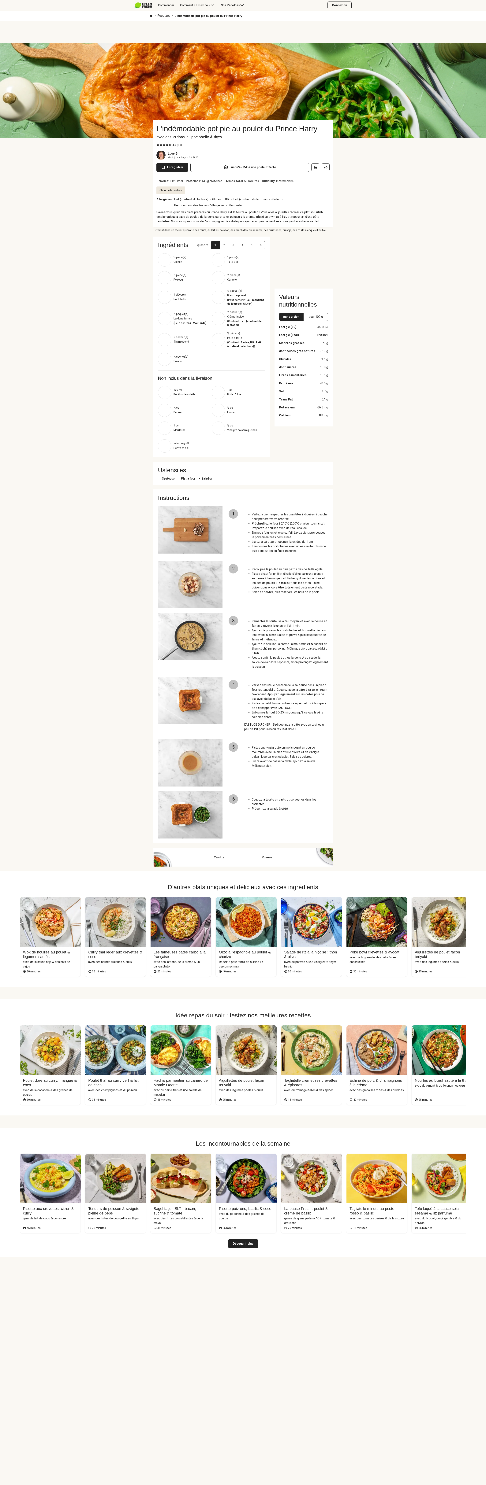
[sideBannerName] (303, 260)
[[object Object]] (315, 167)
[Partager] (326, 167)
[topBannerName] (243, 32)
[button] (215, 245)
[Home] (151, 16)
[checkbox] (157, 144)
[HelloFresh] (143, 5)
